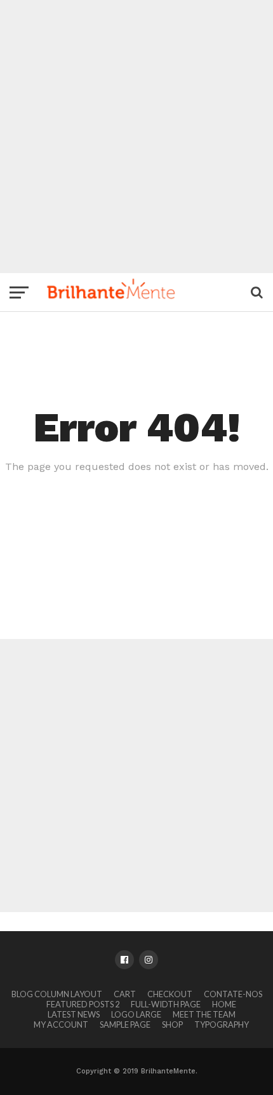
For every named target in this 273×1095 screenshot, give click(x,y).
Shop (172, 1024)
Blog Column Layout (56, 994)
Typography (221, 1024)
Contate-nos (233, 994)
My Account (61, 1024)
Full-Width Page (166, 1004)
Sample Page (125, 1024)
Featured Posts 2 (82, 1004)
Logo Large (136, 1014)
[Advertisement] (136, 136)
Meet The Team (204, 1014)
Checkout (169, 994)
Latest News (74, 1014)
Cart (125, 994)
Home (224, 1004)
